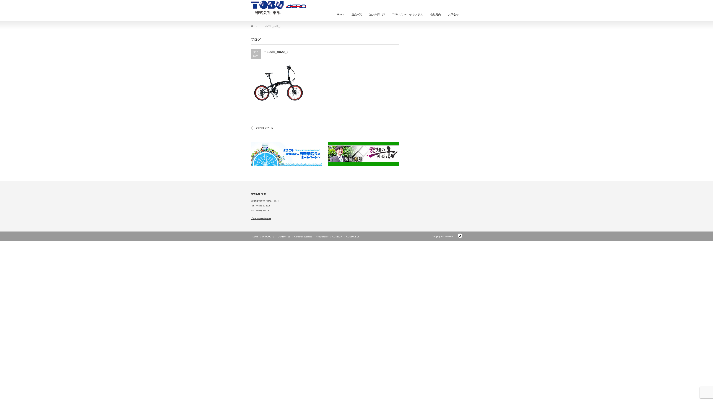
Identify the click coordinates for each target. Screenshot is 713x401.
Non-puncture (322, 237)
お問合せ (453, 14)
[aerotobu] (278, 7)
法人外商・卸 (377, 14)
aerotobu (449, 236)
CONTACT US (352, 237)
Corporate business (303, 237)
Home (340, 14)
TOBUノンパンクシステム (407, 14)
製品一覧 (356, 14)
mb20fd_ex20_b (264, 128)
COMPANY (337, 237)
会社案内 (435, 14)
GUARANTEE (284, 237)
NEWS (255, 237)
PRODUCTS (268, 237)
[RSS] (460, 236)
